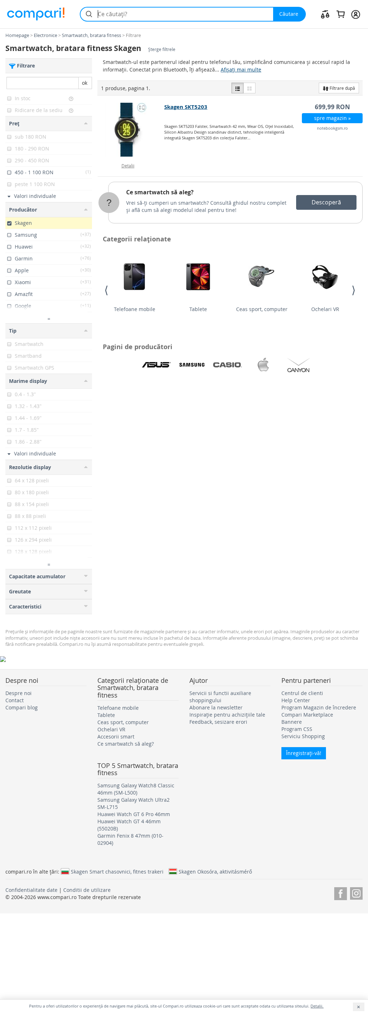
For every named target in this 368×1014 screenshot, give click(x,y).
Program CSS (296, 729)
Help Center (295, 700)
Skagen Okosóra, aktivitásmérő (215, 871)
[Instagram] (356, 892)
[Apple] (263, 365)
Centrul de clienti (302, 693)
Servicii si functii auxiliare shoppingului (220, 697)
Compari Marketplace (307, 714)
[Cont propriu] (356, 14)
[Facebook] (340, 892)
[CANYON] (298, 365)
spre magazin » (332, 118)
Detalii (127, 165)
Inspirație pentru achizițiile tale (227, 714)
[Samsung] (192, 365)
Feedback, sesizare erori (218, 721)
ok (84, 82)
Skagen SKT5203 (185, 107)
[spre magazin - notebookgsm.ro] (131, 130)
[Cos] (340, 14)
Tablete (198, 309)
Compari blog (21, 707)
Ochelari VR (325, 309)
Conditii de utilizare (87, 889)
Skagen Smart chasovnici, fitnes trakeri (117, 871)
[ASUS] (156, 365)
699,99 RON (332, 107)
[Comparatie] (325, 14)
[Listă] (237, 88)
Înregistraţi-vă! (303, 753)
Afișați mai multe (241, 69)
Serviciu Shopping (303, 736)
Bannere (291, 721)
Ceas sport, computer (262, 309)
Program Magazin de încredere (318, 707)
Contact (14, 700)
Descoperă (326, 202)
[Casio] (227, 365)
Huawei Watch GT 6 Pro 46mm (133, 814)
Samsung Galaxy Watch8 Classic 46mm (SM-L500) (135, 789)
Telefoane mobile (134, 309)
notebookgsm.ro (332, 128)
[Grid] (249, 88)
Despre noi (18, 693)
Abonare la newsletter (216, 707)
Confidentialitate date (31, 889)
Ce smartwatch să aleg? (160, 192)
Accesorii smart (115, 736)
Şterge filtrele (161, 49)
